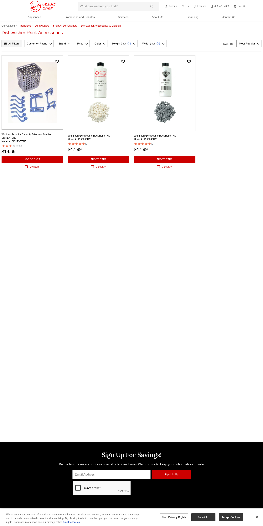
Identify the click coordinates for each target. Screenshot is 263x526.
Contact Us (228, 17)
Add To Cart (32, 159)
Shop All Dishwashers (65, 25)
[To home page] (42, 6)
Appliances (34, 17)
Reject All (203, 517)
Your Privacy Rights (174, 517)
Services (123, 17)
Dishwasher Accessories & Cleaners (101, 25)
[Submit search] (152, 6)
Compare (34, 166)
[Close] (257, 517)
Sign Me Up (171, 474)
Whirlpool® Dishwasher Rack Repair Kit (89, 135)
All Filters (13, 43)
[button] (166, 6)
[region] (131, 517)
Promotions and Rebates (79, 17)
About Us (157, 17)
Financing (193, 17)
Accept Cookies (230, 517)
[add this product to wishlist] (56, 61)
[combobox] (39, 43)
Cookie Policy (71, 522)
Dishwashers (42, 25)
